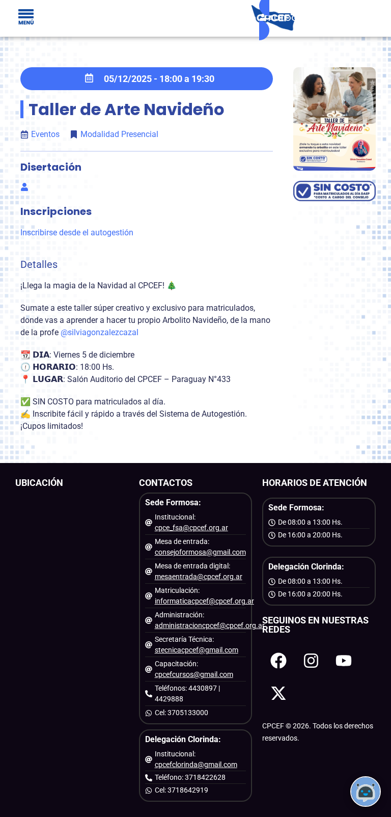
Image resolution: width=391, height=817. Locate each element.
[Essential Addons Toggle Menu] (26, 18)
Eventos (45, 134)
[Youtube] (343, 660)
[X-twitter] (278, 693)
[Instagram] (311, 660)
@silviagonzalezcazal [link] (99, 332)
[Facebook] (278, 660)
